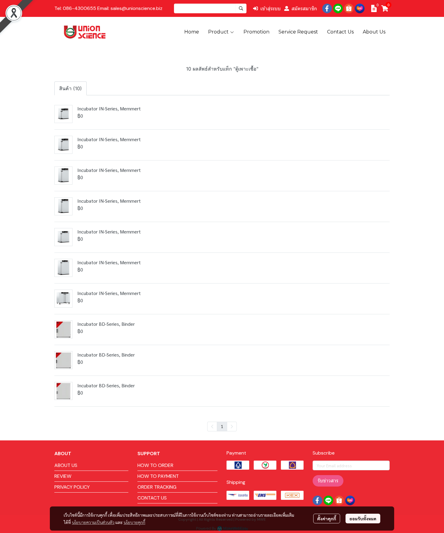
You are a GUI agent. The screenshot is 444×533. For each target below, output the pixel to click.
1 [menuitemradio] (222, 426)
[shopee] (349, 8)
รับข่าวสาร (328, 481)
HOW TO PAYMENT (158, 476)
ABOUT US (65, 465)
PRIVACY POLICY (72, 487)
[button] (210, 8)
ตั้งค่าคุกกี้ (326, 518)
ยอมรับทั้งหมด (362, 518)
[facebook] (327, 8)
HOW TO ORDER (155, 465)
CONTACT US (152, 498)
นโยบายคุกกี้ (134, 522)
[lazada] (360, 8)
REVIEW (62, 476)
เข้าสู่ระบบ (270, 8)
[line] (338, 8)
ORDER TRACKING (156, 487)
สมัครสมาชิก (304, 8)
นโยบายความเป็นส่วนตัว (93, 522)
